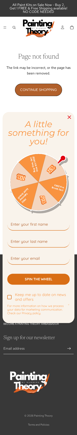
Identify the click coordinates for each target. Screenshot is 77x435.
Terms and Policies (38, 424)
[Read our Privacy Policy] (69, 306)
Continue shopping (38, 90)
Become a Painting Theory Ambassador (31, 324)
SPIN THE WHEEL (38, 279)
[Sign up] (69, 348)
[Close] (69, 117)
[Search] (14, 27)
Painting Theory (43, 415)
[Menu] (5, 27)
